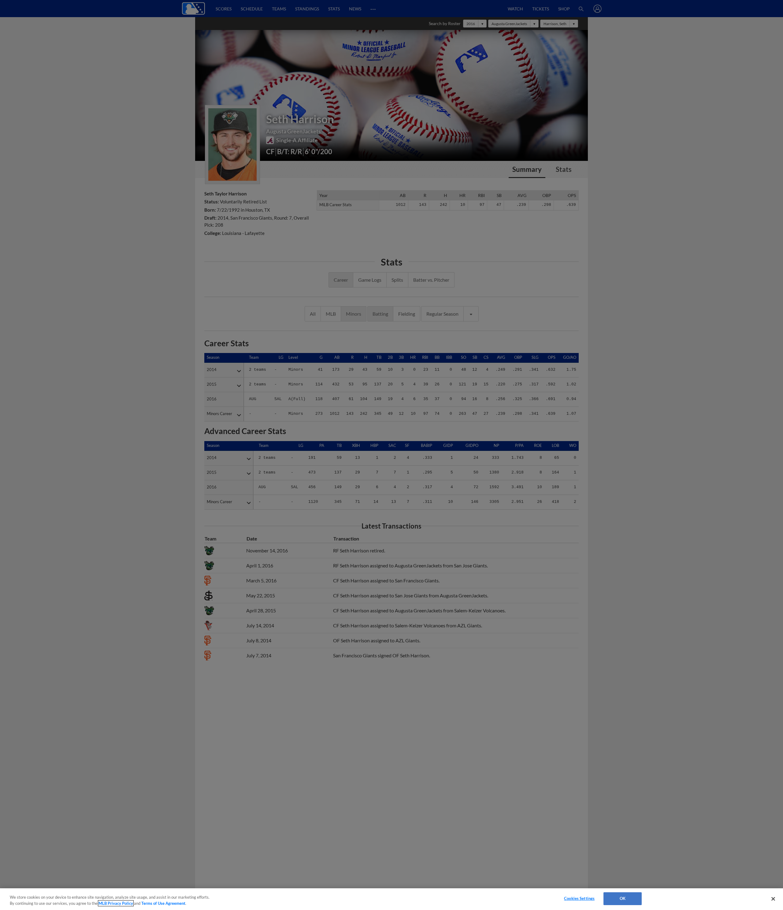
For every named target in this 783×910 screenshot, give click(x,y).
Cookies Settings (579, 898)
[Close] (773, 898)
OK (622, 898)
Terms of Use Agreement (163, 903)
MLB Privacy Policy (115, 903)
